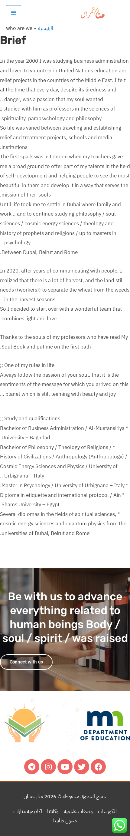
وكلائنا (53, 811)
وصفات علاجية (78, 811)
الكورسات (107, 811)
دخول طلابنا (65, 820)
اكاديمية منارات (27, 811)
